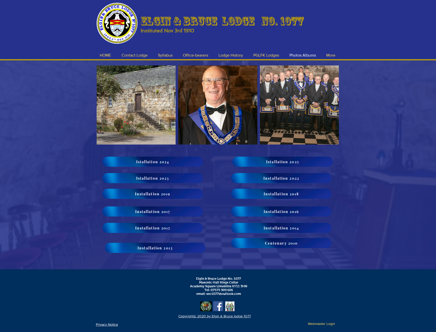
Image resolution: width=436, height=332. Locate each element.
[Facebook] (218, 306)
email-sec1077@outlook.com (218, 294)
